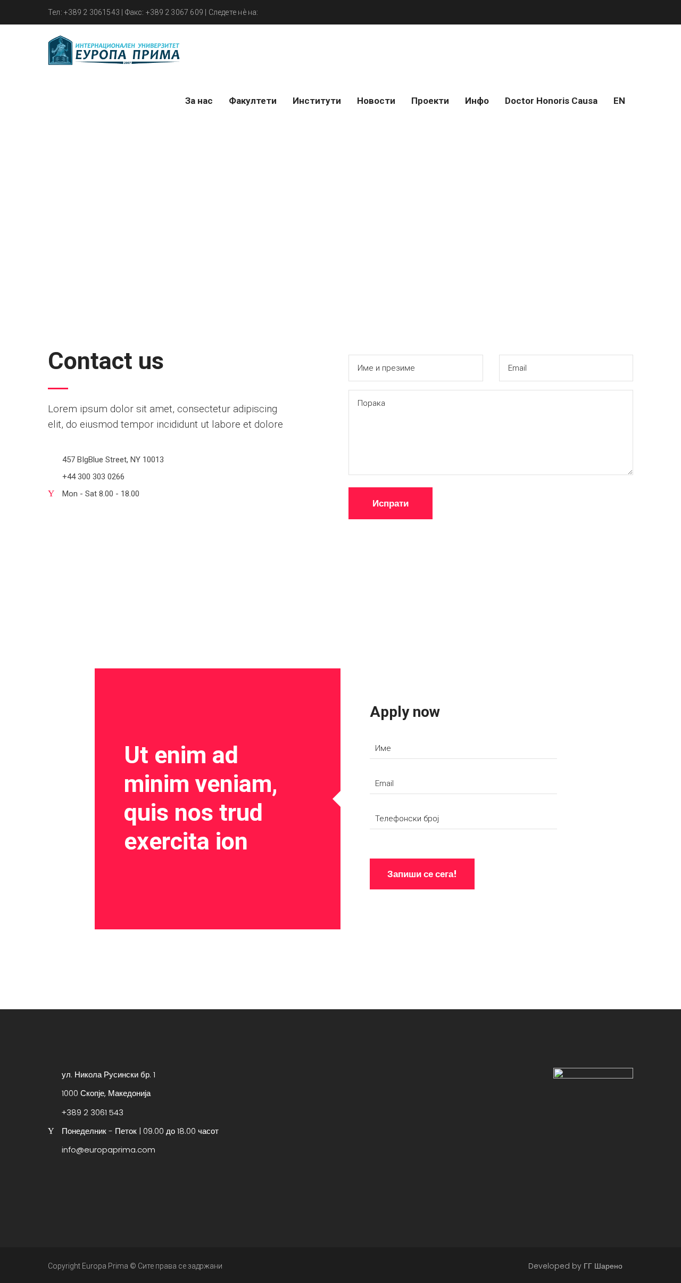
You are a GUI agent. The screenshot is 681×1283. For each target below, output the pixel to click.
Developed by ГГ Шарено (575, 1266)
